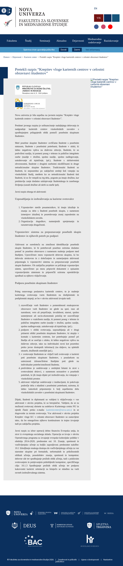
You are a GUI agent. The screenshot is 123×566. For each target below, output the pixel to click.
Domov (6, 57)
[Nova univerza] (17, 513)
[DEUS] (116, 13)
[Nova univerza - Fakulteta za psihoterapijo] (109, 513)
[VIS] (99, 13)
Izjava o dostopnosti (90, 559)
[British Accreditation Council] (33, 540)
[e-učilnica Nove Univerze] (108, 13)
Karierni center (30, 57)
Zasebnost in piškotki (67, 559)
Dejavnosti (16, 57)
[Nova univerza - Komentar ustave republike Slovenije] (62, 525)
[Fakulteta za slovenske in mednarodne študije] (35, 26)
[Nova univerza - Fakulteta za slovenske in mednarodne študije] (88, 513)
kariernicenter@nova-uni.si (59, 410)
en (95, 8)
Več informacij (93, 50)
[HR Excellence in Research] (90, 540)
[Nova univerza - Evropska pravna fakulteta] (40, 513)
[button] (4, 11)
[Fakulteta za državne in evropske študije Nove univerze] (64, 513)
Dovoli (63, 50)
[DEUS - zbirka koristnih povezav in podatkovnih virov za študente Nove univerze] (24, 525)
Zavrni (77, 50)
